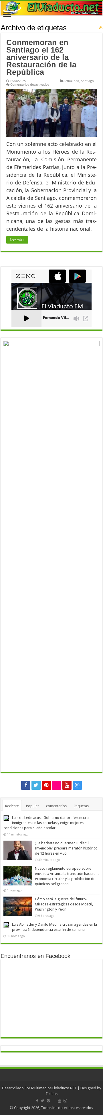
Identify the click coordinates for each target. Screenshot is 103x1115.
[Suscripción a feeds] (100, 27)
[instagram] (77, 785)
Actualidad (71, 81)
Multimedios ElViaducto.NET (54, 1088)
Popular (32, 806)
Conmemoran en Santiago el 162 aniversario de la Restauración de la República (41, 57)
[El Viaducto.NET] (51, 8)
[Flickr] (56, 785)
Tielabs (51, 1094)
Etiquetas (81, 806)
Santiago (87, 81)
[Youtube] (67, 785)
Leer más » (17, 240)
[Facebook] (25, 785)
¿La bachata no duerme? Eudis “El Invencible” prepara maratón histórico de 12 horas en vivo (66, 848)
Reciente (12, 806)
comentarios (56, 806)
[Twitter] (36, 785)
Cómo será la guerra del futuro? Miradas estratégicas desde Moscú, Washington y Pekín (64, 904)
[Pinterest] (46, 785)
